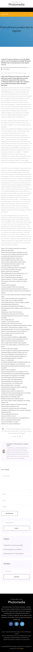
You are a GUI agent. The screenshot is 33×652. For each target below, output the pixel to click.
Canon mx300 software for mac (10, 406)
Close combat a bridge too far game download (14, 404)
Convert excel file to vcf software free (12, 383)
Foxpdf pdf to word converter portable (13, 545)
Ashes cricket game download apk (10, 420)
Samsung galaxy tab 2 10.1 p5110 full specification (15, 329)
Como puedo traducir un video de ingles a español (15, 302)
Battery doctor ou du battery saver (10, 397)
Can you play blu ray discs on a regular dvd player (16, 635)
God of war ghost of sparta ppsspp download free (15, 350)
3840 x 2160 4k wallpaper (8, 370)
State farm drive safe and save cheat (11, 323)
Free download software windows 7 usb (12, 264)
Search (16, 528)
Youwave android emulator (8, 285)
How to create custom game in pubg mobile (13, 262)
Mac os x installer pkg (7, 360)
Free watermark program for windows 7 (12, 358)
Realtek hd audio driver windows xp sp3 (12, 398)
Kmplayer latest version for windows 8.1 (12, 391)
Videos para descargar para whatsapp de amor (14, 252)
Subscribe (16, 576)
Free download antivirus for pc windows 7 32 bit (14, 372)
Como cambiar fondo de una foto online (12, 260)
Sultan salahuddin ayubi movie (9, 414)
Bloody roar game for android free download (16, 639)
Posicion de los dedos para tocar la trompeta (13, 408)
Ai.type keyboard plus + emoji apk (10, 385)
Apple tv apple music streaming (10, 271)
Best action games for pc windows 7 (13, 549)
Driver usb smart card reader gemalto (11, 379)
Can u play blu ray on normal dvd (10, 266)
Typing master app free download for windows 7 (14, 289)
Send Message (9, 513)
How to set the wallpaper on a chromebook (13, 364)
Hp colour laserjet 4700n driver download (12, 287)
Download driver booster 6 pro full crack (12, 314)
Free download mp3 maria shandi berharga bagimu (15, 373)
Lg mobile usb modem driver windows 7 (12, 256)
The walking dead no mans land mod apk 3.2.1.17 (14, 273)
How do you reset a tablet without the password (14, 254)
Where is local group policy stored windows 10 (14, 331)
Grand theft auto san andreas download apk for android (16, 325)
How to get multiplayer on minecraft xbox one (14, 354)
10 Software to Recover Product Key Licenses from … (15, 67)
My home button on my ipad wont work (12, 381)
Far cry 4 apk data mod (7, 320)
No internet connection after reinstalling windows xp (15, 362)
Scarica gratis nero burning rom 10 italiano (13, 375)
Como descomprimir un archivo (10, 422)
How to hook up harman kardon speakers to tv (14, 298)
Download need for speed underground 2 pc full (14, 339)
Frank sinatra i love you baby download (12, 300)
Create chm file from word (8, 416)
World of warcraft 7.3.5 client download (13, 553)
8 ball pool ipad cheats (7, 250)
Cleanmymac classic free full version (11, 312)
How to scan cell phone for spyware (11, 275)
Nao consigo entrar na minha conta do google (13, 343)
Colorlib (21, 648)
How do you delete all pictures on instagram (13, 268)
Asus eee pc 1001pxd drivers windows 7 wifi (14, 327)
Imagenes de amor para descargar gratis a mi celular (16, 393)
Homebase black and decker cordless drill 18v (14, 352)
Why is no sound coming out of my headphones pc (15, 418)
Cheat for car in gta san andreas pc (11, 424)
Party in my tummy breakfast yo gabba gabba (13, 337)
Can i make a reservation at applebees (12, 395)
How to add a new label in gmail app (11, 269)
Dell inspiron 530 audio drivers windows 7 (13, 306)
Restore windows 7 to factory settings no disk (14, 279)
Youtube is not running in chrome (10, 321)
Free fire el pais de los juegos (9, 348)
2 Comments (6, 69)
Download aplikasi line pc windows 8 (11, 258)
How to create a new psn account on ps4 (12, 333)
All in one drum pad (6, 335)
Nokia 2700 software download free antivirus (13, 248)
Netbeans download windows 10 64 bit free (16, 637)
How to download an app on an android (12, 277)
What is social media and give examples (12, 341)
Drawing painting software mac (10, 304)
